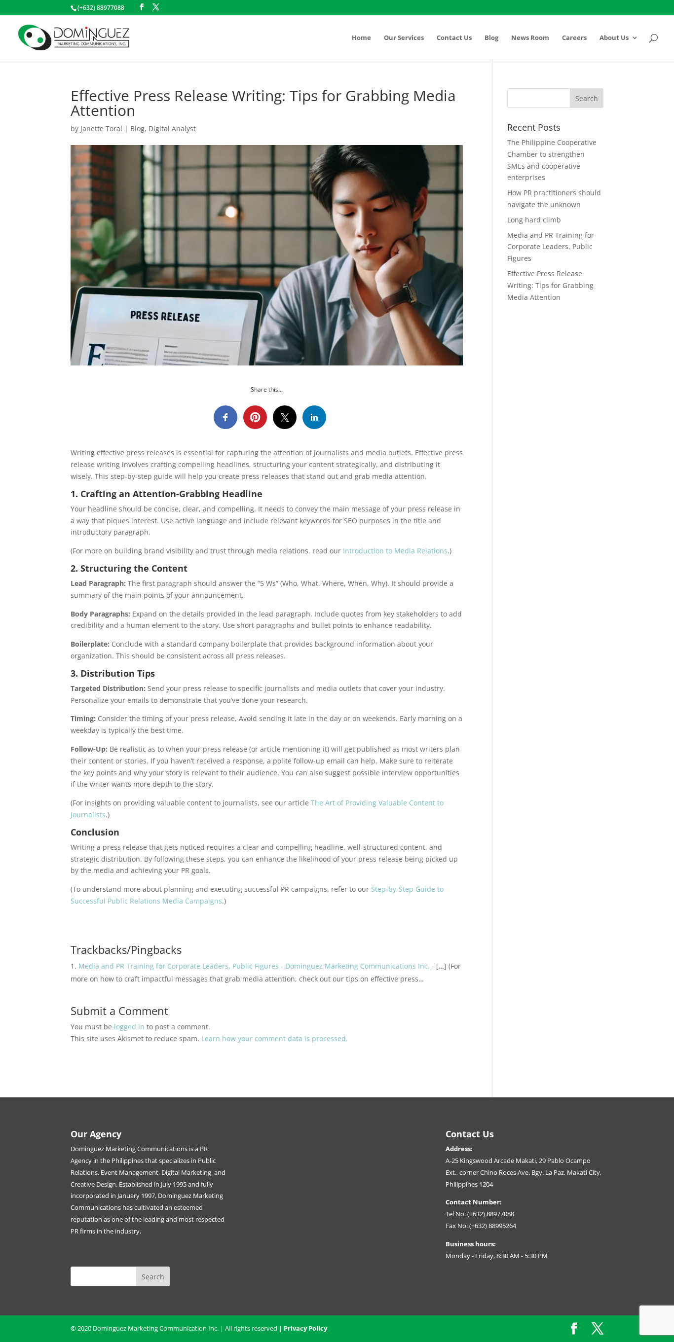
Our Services (404, 38)
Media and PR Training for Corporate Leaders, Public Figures (550, 246)
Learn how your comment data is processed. (274, 1038)
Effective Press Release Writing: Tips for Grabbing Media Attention (550, 285)
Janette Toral (101, 128)
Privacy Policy (305, 1328)
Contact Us (454, 38)
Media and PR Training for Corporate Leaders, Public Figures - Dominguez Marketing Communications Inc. (254, 966)
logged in (129, 1026)
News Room (530, 38)
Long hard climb (534, 219)
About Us (614, 38)
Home (361, 38)
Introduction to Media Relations (394, 550)
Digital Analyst (172, 128)
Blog (491, 38)
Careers (574, 38)
